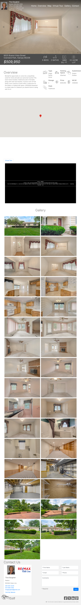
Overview (42, 6)
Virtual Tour (58, 6)
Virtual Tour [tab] (8, 160)
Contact (75, 6)
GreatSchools (73, 153)
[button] (3, 27)
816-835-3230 (18, 4)
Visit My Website (10, 592)
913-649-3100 (17, 6)
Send (75, 589)
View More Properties (15, 10)
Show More (9, 155)
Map (49, 6)
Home (33, 6)
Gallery (67, 6)
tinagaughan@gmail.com (16, 8)
